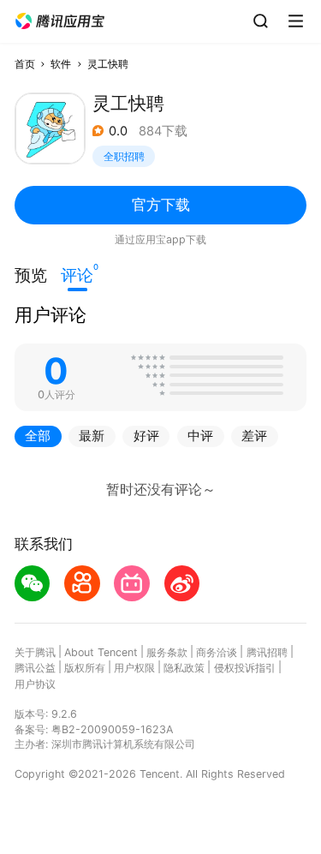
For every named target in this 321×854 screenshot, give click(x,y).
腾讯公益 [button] (35, 667)
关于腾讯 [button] (35, 652)
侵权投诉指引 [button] (245, 667)
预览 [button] (31, 275)
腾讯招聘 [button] (267, 652)
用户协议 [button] (35, 684)
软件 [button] (61, 63)
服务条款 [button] (166, 652)
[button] (60, 21)
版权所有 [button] (84, 667)
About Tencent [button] (101, 652)
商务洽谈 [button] (216, 652)
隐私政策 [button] (184, 667)
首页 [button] (25, 63)
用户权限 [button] (134, 667)
